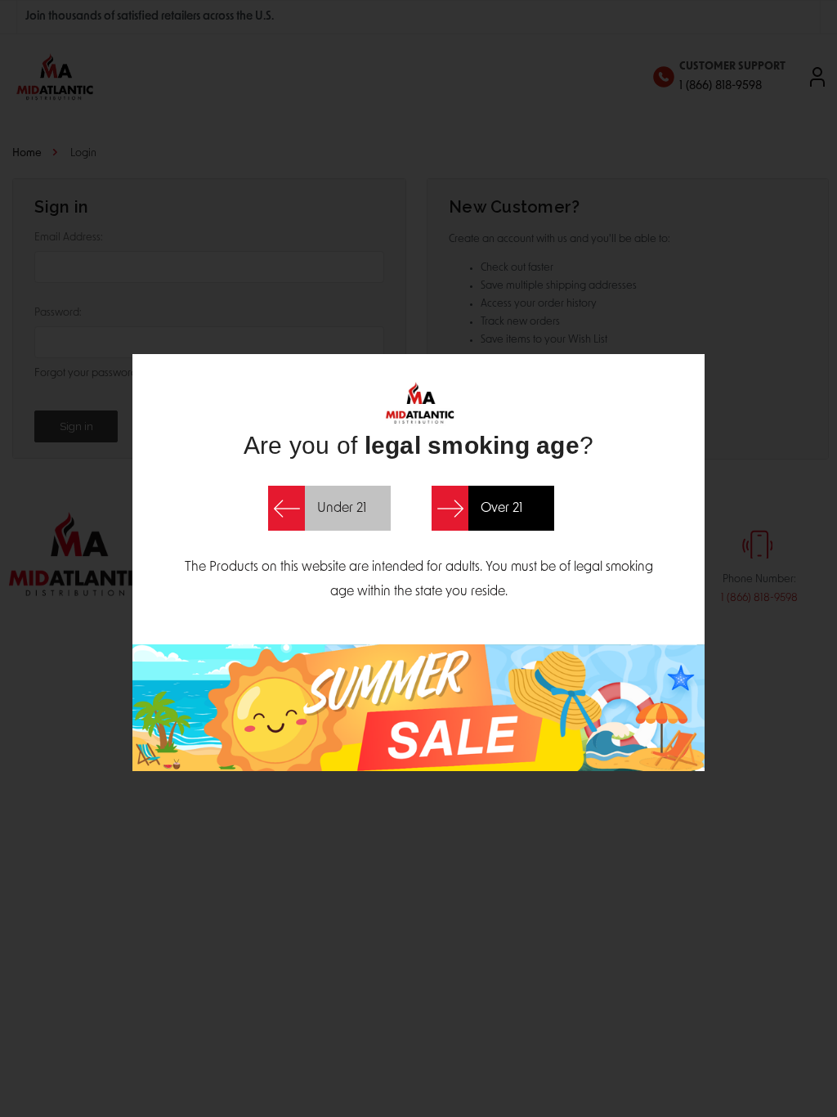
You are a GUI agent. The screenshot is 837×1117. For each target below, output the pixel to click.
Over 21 (501, 508)
